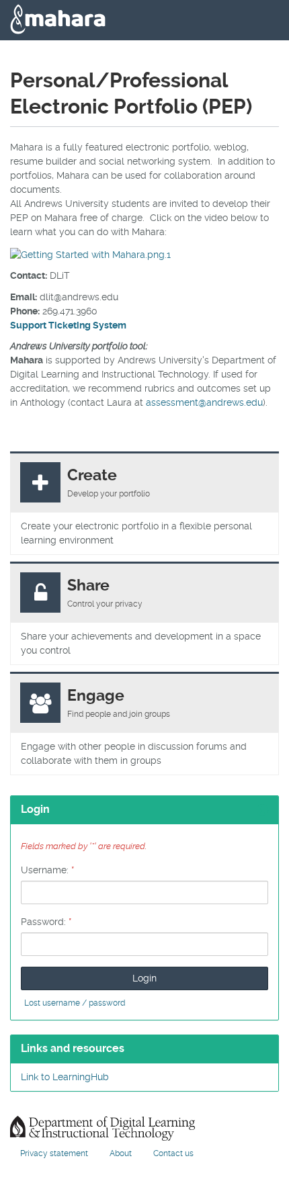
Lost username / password (74, 1003)
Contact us (173, 1153)
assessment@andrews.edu (204, 402)
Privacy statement (54, 1153)
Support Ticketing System (68, 325)
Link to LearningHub (65, 1076)
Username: (47, 870)
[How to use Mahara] (90, 252)
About (121, 1153)
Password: (46, 921)
